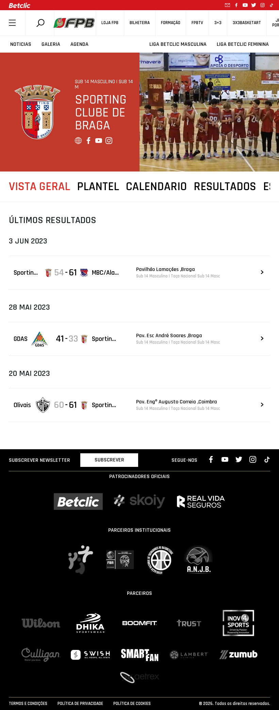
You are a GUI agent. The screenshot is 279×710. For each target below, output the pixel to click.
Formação (170, 23)
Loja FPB (109, 23)
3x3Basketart (247, 23)
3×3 (217, 23)
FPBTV (197, 23)
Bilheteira (140, 23)
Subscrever (109, 459)
